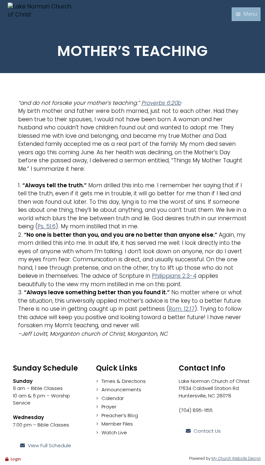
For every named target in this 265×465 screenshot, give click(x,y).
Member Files (117, 423)
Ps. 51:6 (46, 226)
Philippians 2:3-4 (174, 276)
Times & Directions (123, 381)
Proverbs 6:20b (161, 103)
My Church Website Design (236, 458)
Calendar (112, 398)
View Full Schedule (49, 445)
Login (16, 459)
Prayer (108, 406)
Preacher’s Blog (119, 415)
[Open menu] (246, 14)
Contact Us (207, 430)
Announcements (121, 389)
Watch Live (114, 432)
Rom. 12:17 (182, 309)
